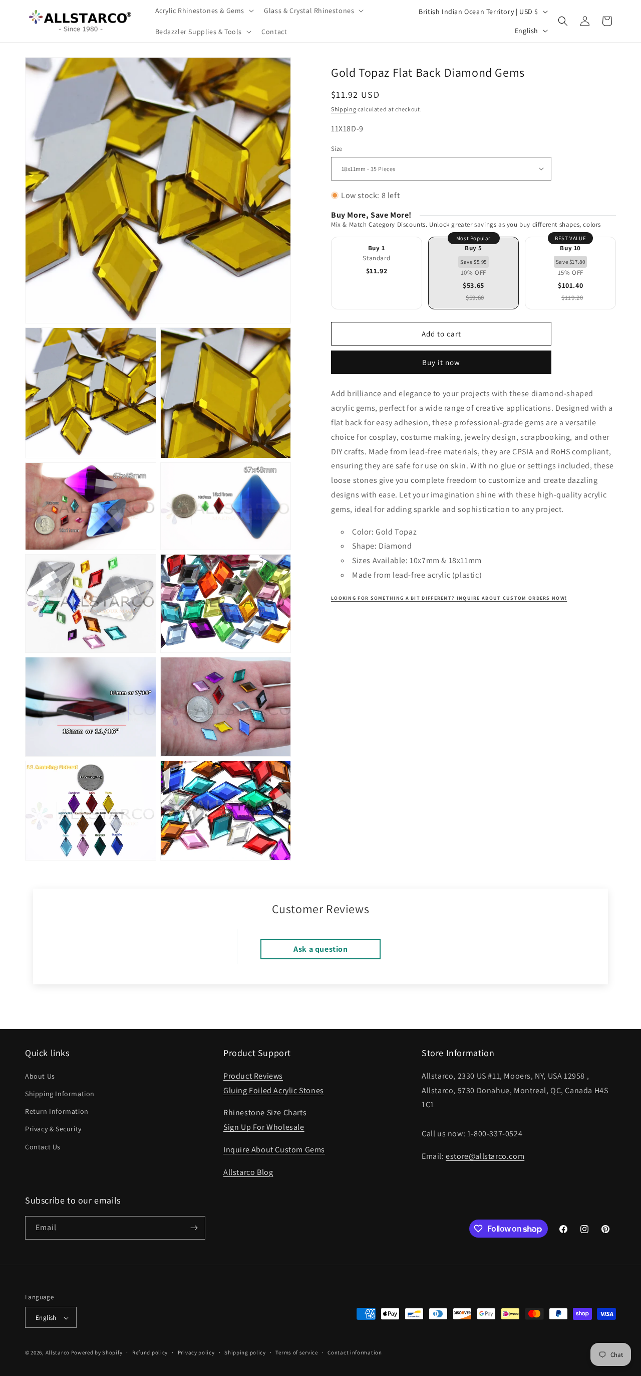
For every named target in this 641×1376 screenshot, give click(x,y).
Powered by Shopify (97, 1352)
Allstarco (58, 1352)
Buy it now (441, 362)
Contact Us (43, 1146)
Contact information (355, 1352)
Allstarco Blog (248, 1171)
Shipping (344, 109)
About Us (40, 1075)
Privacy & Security (53, 1128)
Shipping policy (245, 1352)
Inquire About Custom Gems (274, 1149)
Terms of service (296, 1352)
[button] (203, 10)
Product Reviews (253, 1075)
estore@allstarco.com (485, 1155)
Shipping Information (60, 1093)
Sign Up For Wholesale (263, 1126)
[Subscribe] (194, 1228)
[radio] (376, 273)
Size (337, 148)
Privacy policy (196, 1352)
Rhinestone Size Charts (264, 1112)
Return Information (57, 1110)
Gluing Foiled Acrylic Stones (273, 1090)
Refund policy (150, 1352)
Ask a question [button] (320, 949)
